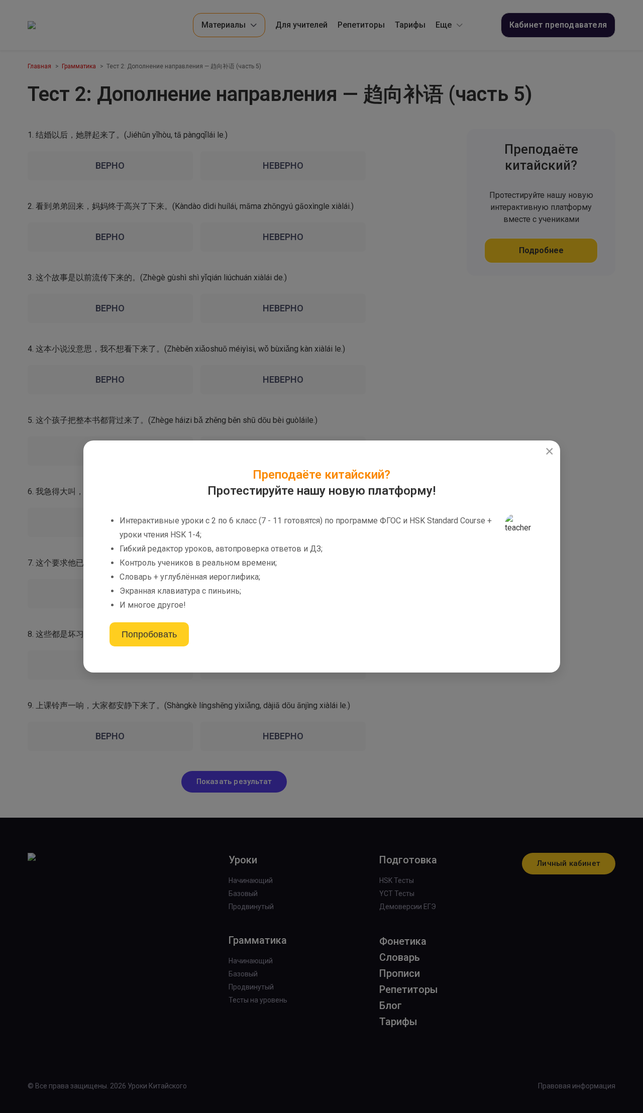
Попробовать (149, 634)
